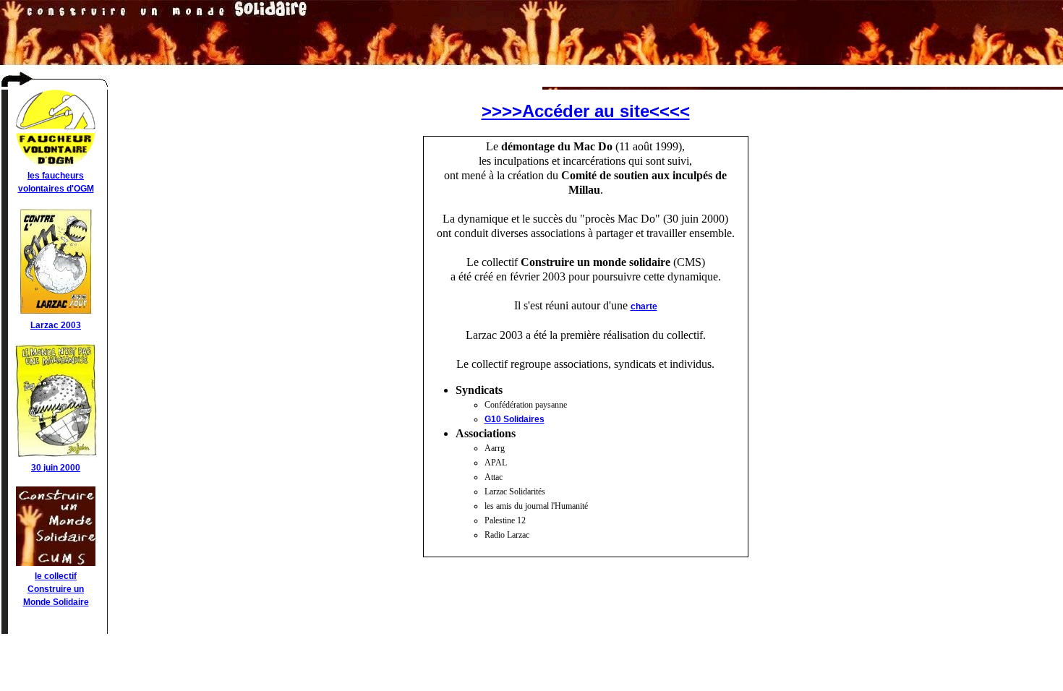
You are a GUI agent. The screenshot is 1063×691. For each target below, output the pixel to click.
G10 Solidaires (514, 419)
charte (644, 306)
